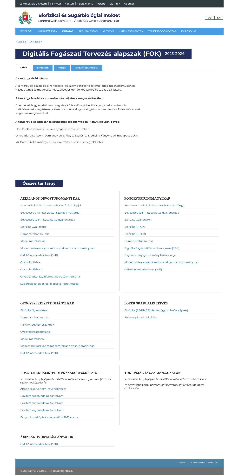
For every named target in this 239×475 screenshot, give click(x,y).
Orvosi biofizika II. (31, 269)
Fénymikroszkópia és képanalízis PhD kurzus (49, 417)
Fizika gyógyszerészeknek (37, 324)
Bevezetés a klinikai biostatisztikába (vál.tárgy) (50, 212)
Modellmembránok (32, 241)
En (219, 17)
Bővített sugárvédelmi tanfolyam (41, 395)
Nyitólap (20, 41)
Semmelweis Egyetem (33, 3)
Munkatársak (47, 31)
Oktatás (67, 31)
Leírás (23, 67)
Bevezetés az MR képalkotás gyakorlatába (47, 219)
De (209, 17)
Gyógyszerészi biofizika (35, 331)
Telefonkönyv (85, 3)
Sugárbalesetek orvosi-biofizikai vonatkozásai (49, 283)
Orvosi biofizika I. (31, 262)
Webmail (128, 3)
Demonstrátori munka (34, 233)
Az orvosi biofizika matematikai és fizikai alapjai (50, 205)
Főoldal (26, 31)
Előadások (42, 67)
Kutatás (108, 31)
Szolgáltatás (88, 31)
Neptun (69, 3)
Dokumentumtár (197, 463)
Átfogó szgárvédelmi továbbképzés (43, 388)
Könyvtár (55, 3)
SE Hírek (115, 3)
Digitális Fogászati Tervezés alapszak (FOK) (151, 248)
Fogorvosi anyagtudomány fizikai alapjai (150, 255)
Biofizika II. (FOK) (135, 233)
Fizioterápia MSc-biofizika (140, 317)
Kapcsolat (188, 31)
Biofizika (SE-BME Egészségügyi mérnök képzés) (156, 310)
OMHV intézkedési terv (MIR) (39, 255)
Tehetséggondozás (162, 31)
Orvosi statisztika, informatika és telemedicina (50, 276)
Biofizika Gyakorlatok (33, 226)
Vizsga (62, 67)
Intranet (101, 3)
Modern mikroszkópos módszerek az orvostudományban (57, 248)
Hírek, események (131, 31)
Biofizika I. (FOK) (134, 226)
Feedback (181, 463)
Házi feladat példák (86, 67)
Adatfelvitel (213, 463)
